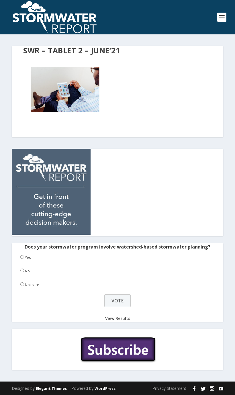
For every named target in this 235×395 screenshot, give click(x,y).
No (27, 271)
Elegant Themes (51, 388)
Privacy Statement (169, 388)
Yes (28, 257)
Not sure (32, 284)
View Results (117, 318)
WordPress (105, 388)
